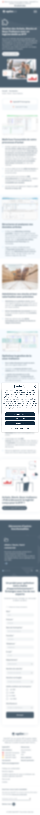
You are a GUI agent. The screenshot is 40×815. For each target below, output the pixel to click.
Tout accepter (20, 414)
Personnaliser (20, 423)
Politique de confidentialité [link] (21, 429)
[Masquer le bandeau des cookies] (34, 386)
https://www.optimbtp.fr (17, 390)
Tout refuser (20, 419)
